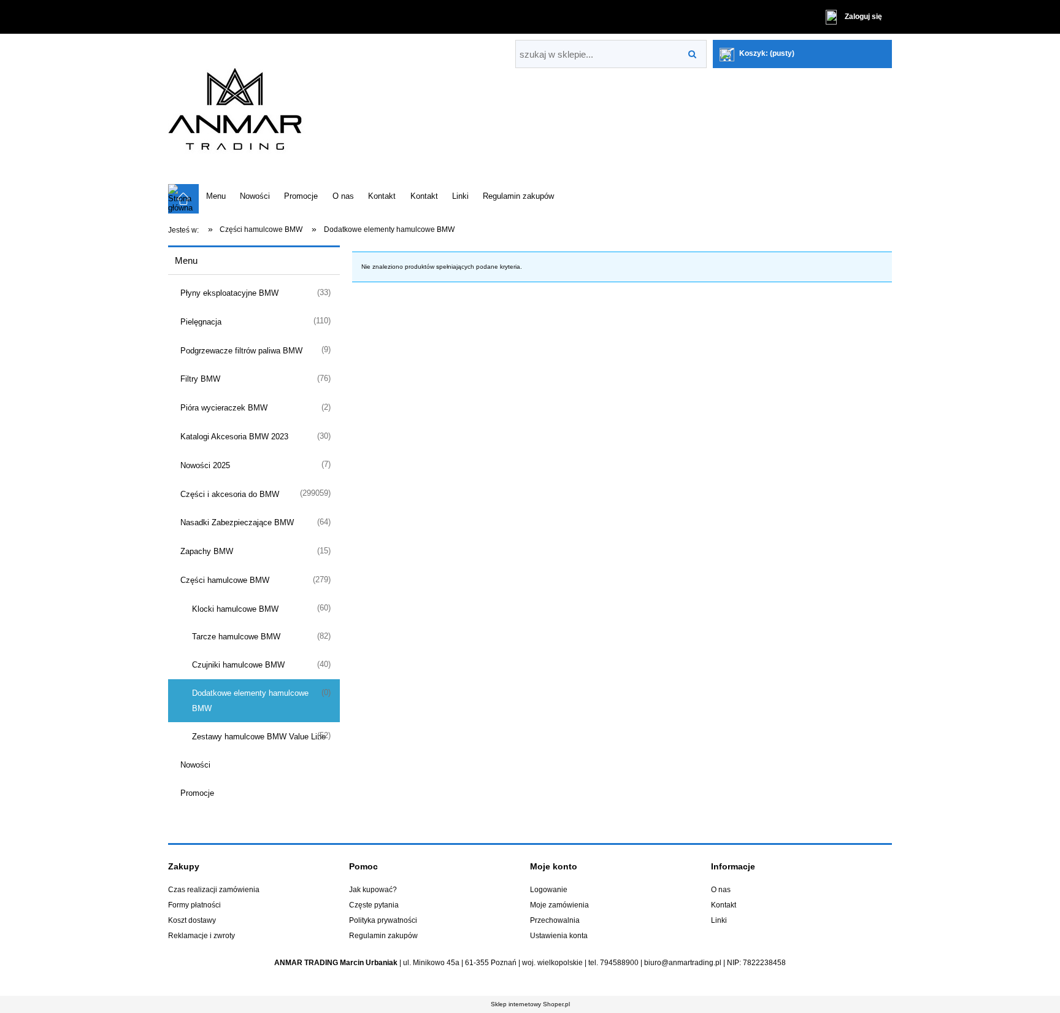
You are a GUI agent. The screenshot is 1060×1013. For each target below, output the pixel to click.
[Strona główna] (275, 109)
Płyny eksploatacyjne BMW (229, 293)
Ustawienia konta (559, 935)
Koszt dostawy (192, 920)
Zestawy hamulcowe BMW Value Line (259, 736)
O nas (721, 889)
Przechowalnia (555, 920)
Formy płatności (194, 905)
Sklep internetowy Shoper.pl (530, 1004)
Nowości (195, 764)
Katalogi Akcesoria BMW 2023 (234, 436)
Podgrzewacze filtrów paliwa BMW (241, 350)
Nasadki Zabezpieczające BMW (237, 522)
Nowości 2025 (205, 465)
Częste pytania (374, 905)
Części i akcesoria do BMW (229, 494)
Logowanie (548, 889)
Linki (719, 920)
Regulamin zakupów (383, 935)
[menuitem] (215, 195)
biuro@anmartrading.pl (682, 962)
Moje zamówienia (559, 905)
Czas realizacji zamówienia (213, 889)
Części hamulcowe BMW (224, 580)
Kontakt (723, 905)
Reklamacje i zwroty (201, 935)
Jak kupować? (373, 889)
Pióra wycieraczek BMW (223, 407)
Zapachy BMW (206, 551)
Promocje (197, 793)
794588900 (619, 962)
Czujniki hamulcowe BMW (238, 664)
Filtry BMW (200, 378)
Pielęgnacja (200, 321)
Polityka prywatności (383, 920)
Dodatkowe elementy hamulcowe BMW (250, 700)
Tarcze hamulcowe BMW (236, 636)
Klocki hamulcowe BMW (235, 609)
